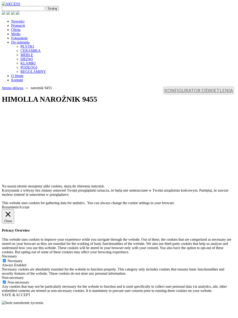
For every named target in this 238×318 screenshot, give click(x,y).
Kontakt (17, 80)
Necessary (15, 261)
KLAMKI (28, 63)
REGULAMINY (33, 72)
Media (15, 34)
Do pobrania (20, 42)
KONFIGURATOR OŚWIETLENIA (198, 90)
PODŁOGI (28, 67)
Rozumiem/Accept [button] (15, 207)
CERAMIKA (30, 51)
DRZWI (26, 59)
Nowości (17, 21)
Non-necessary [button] (13, 278)
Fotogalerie (19, 38)
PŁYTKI (27, 46)
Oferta (15, 30)
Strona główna (12, 88)
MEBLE (26, 55)
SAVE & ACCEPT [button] (16, 295)
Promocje (18, 25)
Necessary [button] (9, 256)
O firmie (17, 76)
